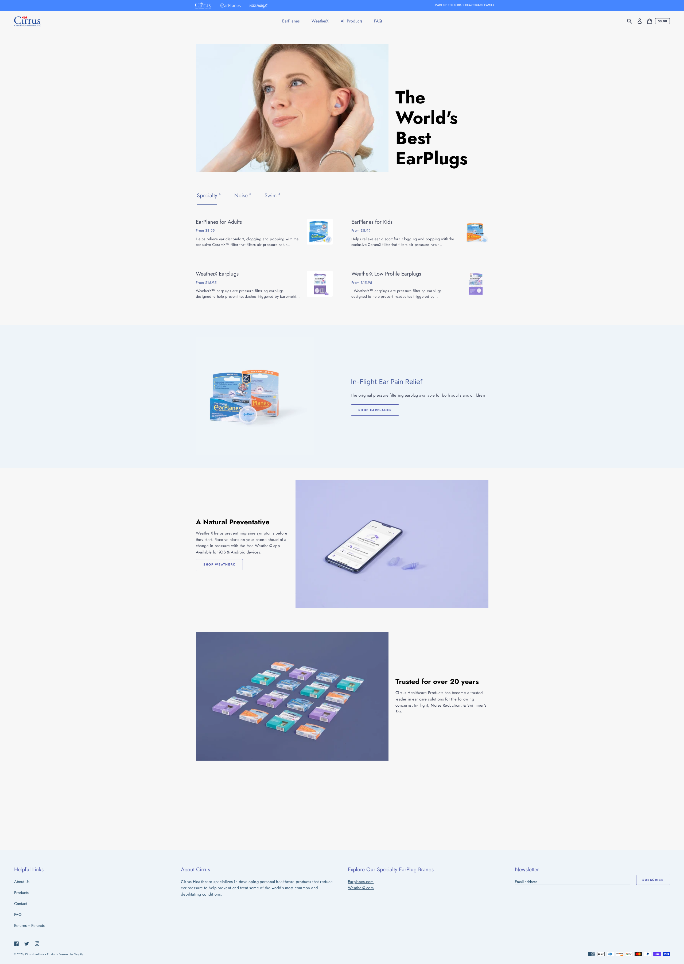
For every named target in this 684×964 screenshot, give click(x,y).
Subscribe (652, 880)
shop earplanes (375, 410)
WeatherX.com (361, 888)
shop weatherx (219, 564)
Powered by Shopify (71, 954)
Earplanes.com (361, 882)
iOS (222, 552)
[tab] (209, 195)
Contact (20, 904)
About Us (21, 882)
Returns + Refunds (29, 925)
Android (238, 552)
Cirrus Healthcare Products (41, 954)
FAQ (18, 914)
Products (21, 893)
